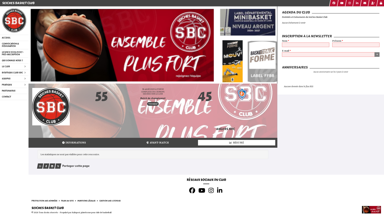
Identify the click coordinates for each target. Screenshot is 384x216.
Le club (6, 66)
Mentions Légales (86, 201)
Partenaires (8, 90)
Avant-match (159, 142)
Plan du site (67, 201)
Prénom (337, 41)
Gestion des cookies (110, 201)
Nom (285, 41)
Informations (76, 142)
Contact (6, 96)
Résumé (238, 142)
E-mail (286, 51)
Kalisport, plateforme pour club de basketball (91, 212)
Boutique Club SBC (12, 72)
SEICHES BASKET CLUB (18, 3)
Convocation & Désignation (10, 45)
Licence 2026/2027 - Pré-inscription (13, 53)
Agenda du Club (296, 12)
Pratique (7, 84)
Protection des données (44, 201)
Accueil (6, 37)
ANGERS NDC (225, 129)
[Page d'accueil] (14, 21)
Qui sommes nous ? (12, 60)
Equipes (6, 78)
